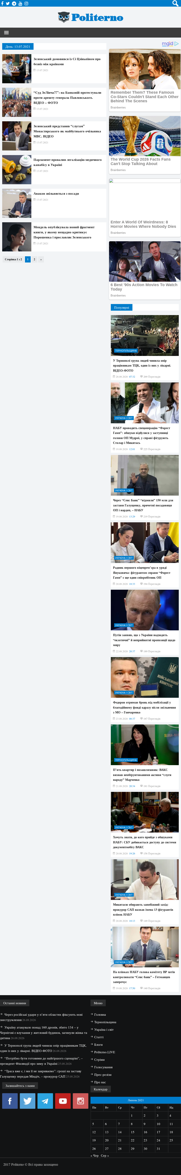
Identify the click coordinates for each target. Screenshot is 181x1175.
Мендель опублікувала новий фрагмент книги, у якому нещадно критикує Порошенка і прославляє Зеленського (64, 232)
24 (158, 1140)
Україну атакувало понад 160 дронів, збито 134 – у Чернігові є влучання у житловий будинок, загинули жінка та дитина (43, 1032)
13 (107, 1132)
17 (158, 1132)
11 (171, 1124)
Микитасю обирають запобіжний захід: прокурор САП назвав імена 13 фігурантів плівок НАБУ (143, 909)
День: (18, 46)
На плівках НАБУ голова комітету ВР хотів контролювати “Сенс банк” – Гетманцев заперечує (144, 977)
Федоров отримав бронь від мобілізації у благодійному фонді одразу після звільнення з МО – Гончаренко (144, 707)
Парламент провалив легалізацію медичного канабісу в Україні (68, 162)
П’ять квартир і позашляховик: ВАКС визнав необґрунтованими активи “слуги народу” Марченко (142, 774)
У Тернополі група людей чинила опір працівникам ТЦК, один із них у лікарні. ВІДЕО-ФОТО (142, 365)
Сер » (105, 1155)
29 (132, 1148)
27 (107, 1148)
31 (158, 1148)
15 (132, 1132)
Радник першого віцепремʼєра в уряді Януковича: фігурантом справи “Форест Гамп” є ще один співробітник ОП (141, 572)
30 (145, 1148)
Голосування (103, 1067)
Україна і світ (124, 418)
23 (145, 1140)
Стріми (99, 1059)
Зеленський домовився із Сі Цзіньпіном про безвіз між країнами (67, 61)
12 (94, 1132)
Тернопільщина (126, 350)
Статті (99, 1037)
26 (94, 1148)
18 (171, 1132)
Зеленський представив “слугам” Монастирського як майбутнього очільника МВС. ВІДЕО (67, 131)
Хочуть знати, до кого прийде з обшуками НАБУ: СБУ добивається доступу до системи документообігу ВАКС (144, 842)
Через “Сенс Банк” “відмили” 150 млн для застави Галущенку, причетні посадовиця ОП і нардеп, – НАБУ (143, 505)
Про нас (100, 1082)
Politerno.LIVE (104, 1052)
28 (120, 1148)
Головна (100, 1014)
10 (158, 1124)
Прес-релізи (102, 1074)
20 (107, 1140)
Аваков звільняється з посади (56, 193)
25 (171, 1140)
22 (132, 1140)
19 (94, 1140)
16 (145, 1132)
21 (120, 1140)
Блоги (98, 1044)
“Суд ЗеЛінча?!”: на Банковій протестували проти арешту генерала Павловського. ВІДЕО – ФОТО (67, 97)
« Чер (94, 1155)
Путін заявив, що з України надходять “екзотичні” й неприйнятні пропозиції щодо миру (144, 640)
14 (120, 1132)
